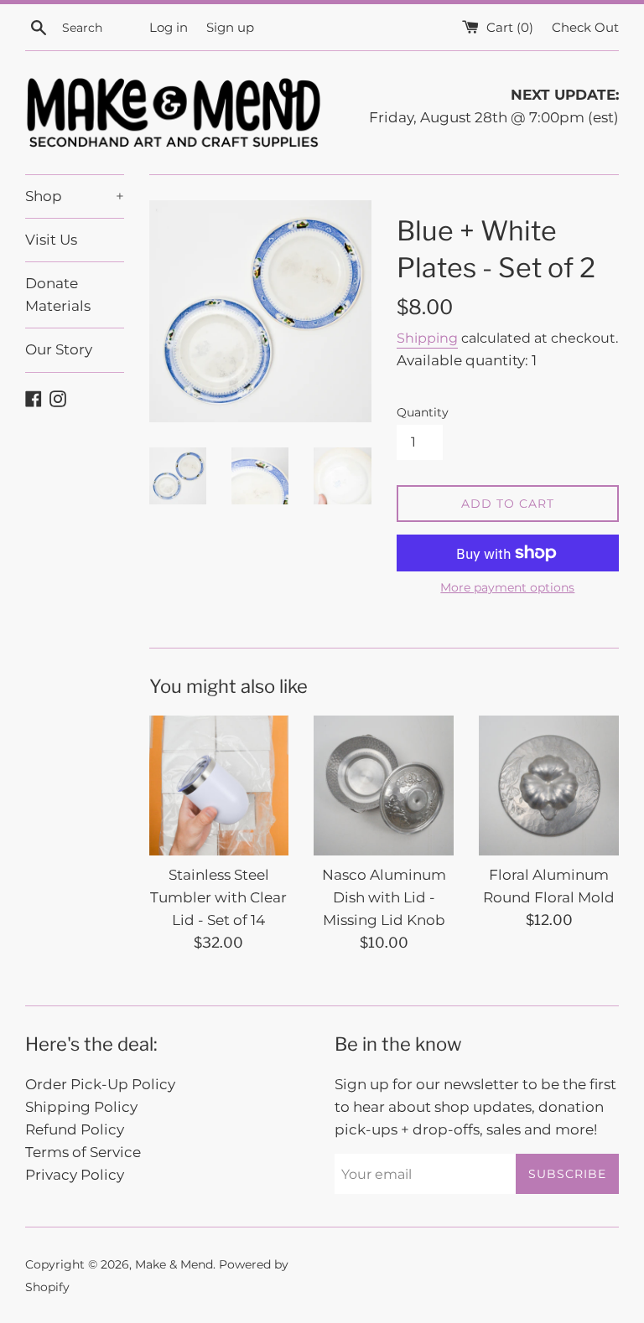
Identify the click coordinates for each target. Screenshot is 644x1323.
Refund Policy (74, 1129)
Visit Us (51, 239)
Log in (168, 27)
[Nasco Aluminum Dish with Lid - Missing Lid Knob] (384, 785)
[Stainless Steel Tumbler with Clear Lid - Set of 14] (219, 785)
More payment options (507, 587)
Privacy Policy (74, 1174)
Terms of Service (83, 1152)
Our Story (58, 349)
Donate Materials (58, 294)
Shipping (427, 338)
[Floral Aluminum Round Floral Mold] (549, 785)
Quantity (423, 412)
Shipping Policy (81, 1106)
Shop (74, 196)
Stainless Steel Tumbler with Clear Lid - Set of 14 (218, 897)
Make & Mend (174, 1264)
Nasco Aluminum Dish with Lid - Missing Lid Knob (384, 897)
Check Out (585, 27)
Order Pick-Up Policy (100, 1084)
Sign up (230, 27)
